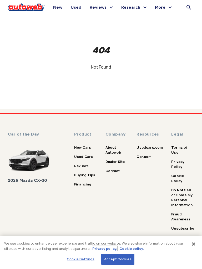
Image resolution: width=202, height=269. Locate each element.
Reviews (81, 165)
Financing (82, 184)
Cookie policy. (131, 248)
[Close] (193, 244)
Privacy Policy (177, 164)
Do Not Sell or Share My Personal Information (182, 197)
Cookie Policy (177, 178)
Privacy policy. (104, 248)
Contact (112, 170)
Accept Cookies (118, 259)
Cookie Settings (80, 259)
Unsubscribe (182, 228)
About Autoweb (113, 150)
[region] (101, 252)
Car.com (144, 156)
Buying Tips (84, 175)
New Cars (82, 147)
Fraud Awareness (180, 216)
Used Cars (83, 156)
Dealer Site (115, 161)
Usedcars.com (150, 147)
